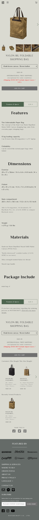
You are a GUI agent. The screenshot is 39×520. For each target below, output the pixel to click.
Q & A (30, 104)
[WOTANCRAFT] (3, 2)
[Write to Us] (3, 490)
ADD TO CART (19, 88)
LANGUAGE (6, 481)
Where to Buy (8, 468)
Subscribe (31, 504)
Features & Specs (12, 104)
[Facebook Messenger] (8, 490)
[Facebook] (3, 511)
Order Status (8, 471)
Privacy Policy (9, 478)
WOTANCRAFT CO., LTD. (19, 515)
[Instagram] (7, 511)
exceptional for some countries (19, 78)
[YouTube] (13, 511)
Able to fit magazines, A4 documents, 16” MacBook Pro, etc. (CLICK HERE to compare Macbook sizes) (18, 210)
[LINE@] (13, 490)
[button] (38, 24)
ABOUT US (6, 474)
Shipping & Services (11, 464)
